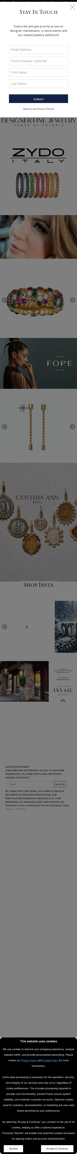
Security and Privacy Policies (38, 109)
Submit (38, 99)
